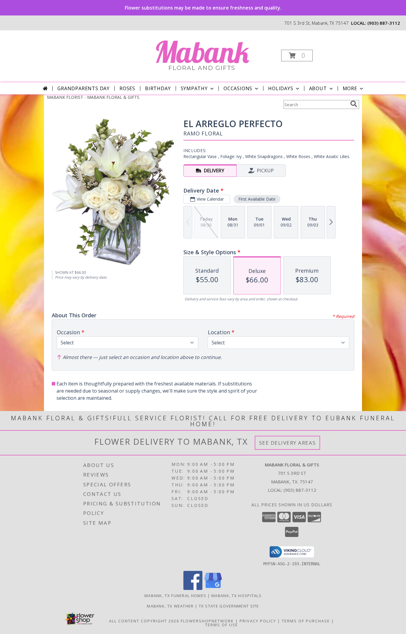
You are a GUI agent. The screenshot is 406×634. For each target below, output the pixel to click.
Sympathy (194, 88)
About (318, 88)
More (350, 88)
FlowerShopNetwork (207, 621)
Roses (127, 88)
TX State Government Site (229, 606)
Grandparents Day (83, 88)
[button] (297, 55)
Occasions (238, 88)
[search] (354, 103)
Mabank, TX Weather (170, 606)
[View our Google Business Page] (213, 588)
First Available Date (257, 199)
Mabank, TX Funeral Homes (175, 595)
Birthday (158, 88)
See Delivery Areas (287, 442)
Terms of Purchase (306, 621)
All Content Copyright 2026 (144, 621)
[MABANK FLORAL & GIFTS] (202, 54)
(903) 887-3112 (383, 23)
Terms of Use (221, 624)
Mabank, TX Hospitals (236, 595)
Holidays (280, 88)
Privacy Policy (258, 621)
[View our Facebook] (192, 588)
